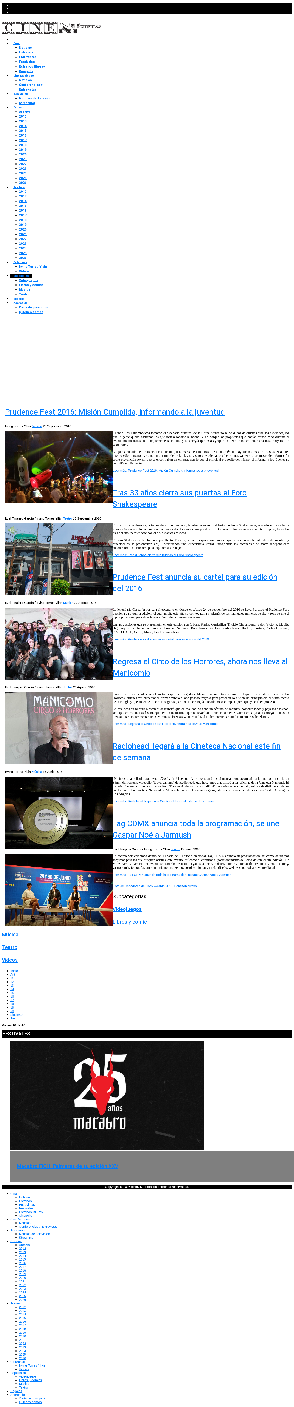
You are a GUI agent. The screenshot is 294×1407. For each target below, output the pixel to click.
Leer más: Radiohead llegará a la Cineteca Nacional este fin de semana (163, 801)
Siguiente (16, 1014)
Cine (16, 43)
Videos (24, 271)
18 (12, 1004)
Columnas (20, 262)
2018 (23, 145)
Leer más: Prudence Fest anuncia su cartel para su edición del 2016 (161, 639)
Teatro (24, 294)
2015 (23, 130)
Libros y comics (31, 285)
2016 (23, 135)
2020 (23, 154)
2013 (23, 121)
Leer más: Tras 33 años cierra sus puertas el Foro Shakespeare (158, 555)
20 (12, 1011)
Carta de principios (33, 307)
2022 (23, 163)
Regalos (19, 299)
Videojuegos (28, 280)
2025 (23, 178)
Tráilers (19, 187)
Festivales (27, 61)
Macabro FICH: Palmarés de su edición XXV (67, 1166)
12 (12, 982)
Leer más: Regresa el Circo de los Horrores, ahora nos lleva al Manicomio (165, 724)
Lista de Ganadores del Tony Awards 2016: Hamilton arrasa (155, 886)
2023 (23, 168)
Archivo (25, 111)
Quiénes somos (31, 312)
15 (12, 993)
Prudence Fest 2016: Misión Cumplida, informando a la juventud (115, 412)
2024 (23, 173)
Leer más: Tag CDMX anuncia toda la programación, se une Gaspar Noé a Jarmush (172, 874)
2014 (23, 126)
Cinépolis (26, 71)
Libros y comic (130, 922)
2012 (23, 116)
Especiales (21, 276)
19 (12, 1007)
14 (12, 989)
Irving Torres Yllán (33, 266)
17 (12, 1000)
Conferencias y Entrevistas (31, 87)
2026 (23, 182)
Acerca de (20, 303)
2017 (23, 140)
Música (24, 289)
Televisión (20, 94)
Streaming (27, 103)
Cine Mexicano (23, 76)
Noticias (25, 47)
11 (12, 978)
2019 (23, 149)
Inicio (14, 971)
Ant (12, 974)
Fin (12, 1018)
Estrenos (26, 52)
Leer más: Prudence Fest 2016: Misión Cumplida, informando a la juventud (166, 470)
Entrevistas (28, 57)
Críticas (18, 107)
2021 (23, 159)
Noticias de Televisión (36, 98)
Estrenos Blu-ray (32, 66)
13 (12, 985)
